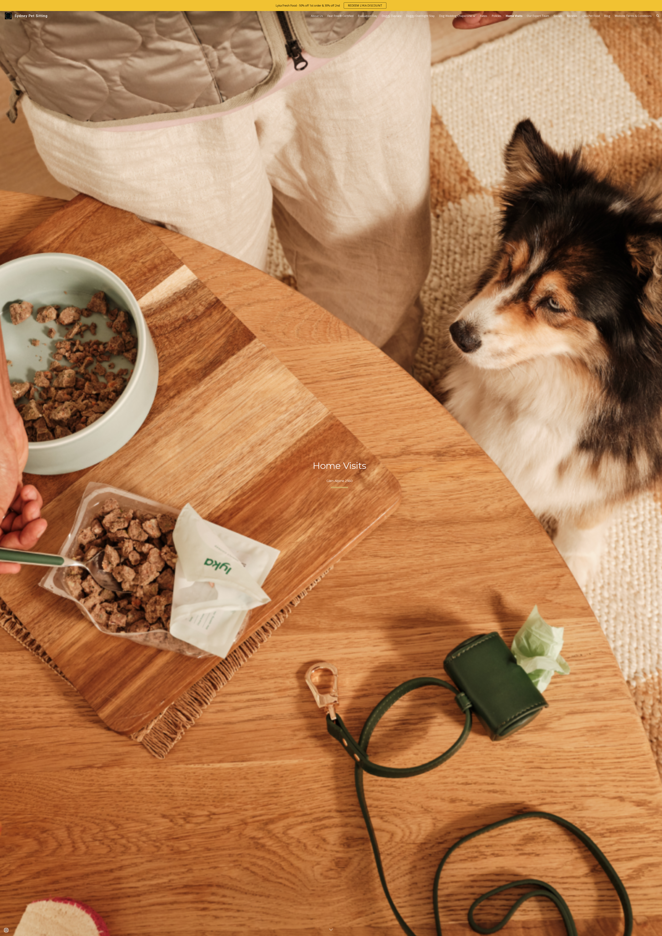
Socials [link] (558, 16)
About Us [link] (317, 16)
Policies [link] (496, 16)
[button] (658, 16)
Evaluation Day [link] (367, 16)
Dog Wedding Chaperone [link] (455, 16)
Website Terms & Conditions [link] (633, 16)
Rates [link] (483, 16)
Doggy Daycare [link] (392, 16)
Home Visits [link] (514, 16)
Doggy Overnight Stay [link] (420, 16)
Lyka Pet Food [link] (591, 16)
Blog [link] (607, 16)
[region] (331, 5)
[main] (339, 473)
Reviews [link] (572, 16)
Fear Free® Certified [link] (340, 16)
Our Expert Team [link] (538, 16)
